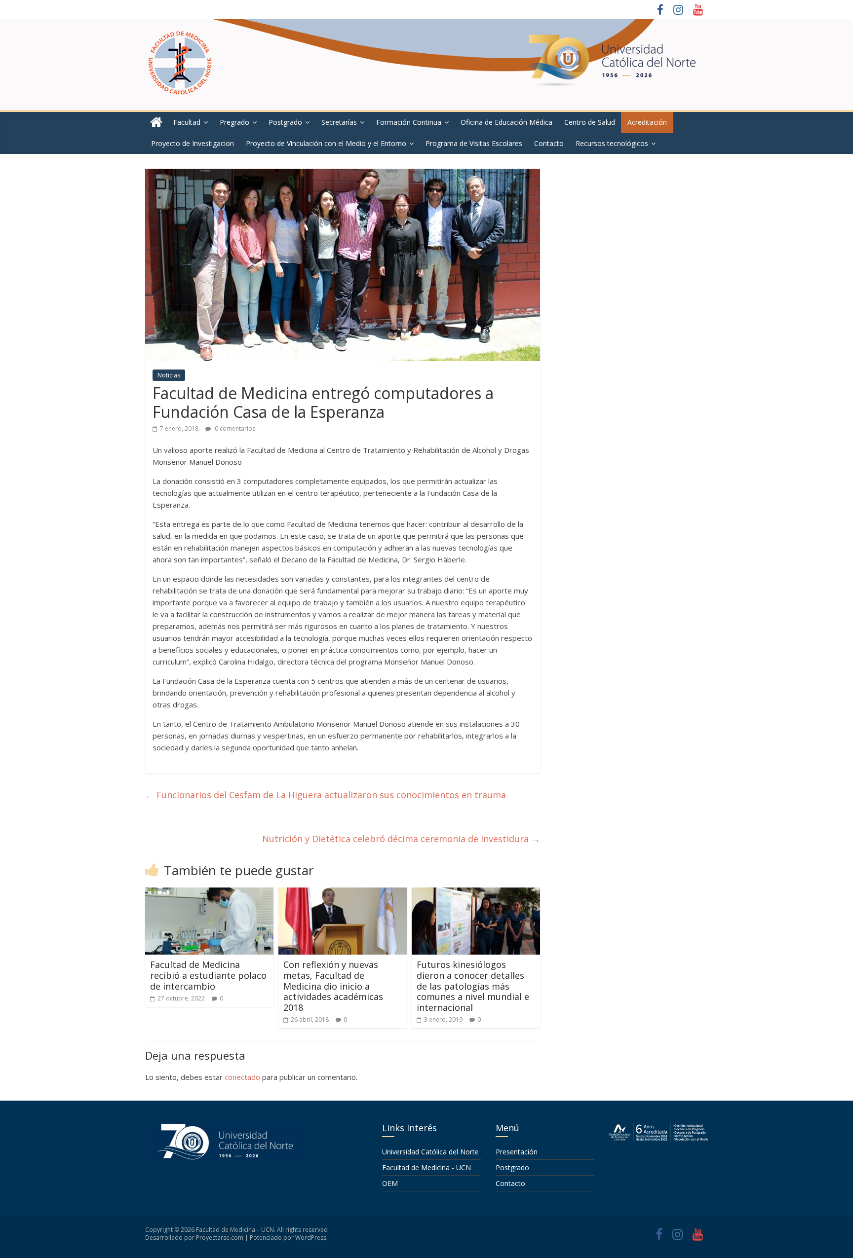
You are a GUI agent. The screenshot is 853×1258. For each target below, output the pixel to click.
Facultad (186, 122)
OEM (390, 1183)
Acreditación (647, 122)
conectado (242, 1077)
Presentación (517, 1151)
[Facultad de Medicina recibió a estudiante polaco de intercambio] (209, 893)
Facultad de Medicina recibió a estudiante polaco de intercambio (208, 975)
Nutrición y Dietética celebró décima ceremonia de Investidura (401, 839)
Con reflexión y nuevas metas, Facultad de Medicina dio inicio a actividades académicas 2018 (333, 986)
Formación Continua (408, 122)
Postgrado (285, 122)
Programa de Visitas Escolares (474, 143)
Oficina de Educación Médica (506, 122)
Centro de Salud (589, 122)
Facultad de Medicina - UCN (426, 1167)
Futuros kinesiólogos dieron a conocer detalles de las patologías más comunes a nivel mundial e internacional (473, 986)
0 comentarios (234, 428)
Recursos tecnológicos (612, 143)
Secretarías (339, 122)
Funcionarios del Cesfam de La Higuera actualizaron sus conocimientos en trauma (325, 795)
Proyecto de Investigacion (192, 143)
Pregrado (234, 122)
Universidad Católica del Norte (430, 1151)
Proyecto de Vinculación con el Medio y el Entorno (326, 143)
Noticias (168, 375)
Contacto (549, 143)
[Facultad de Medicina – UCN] (156, 122)
